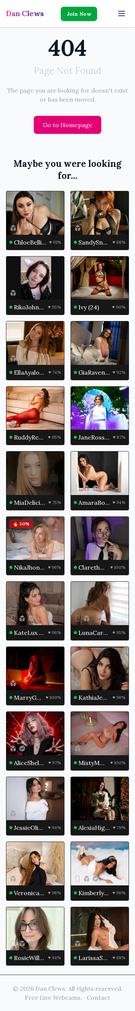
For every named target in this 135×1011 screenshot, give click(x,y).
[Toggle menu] (121, 13)
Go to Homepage (67, 125)
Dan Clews (25, 13)
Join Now (79, 13)
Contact (98, 997)
